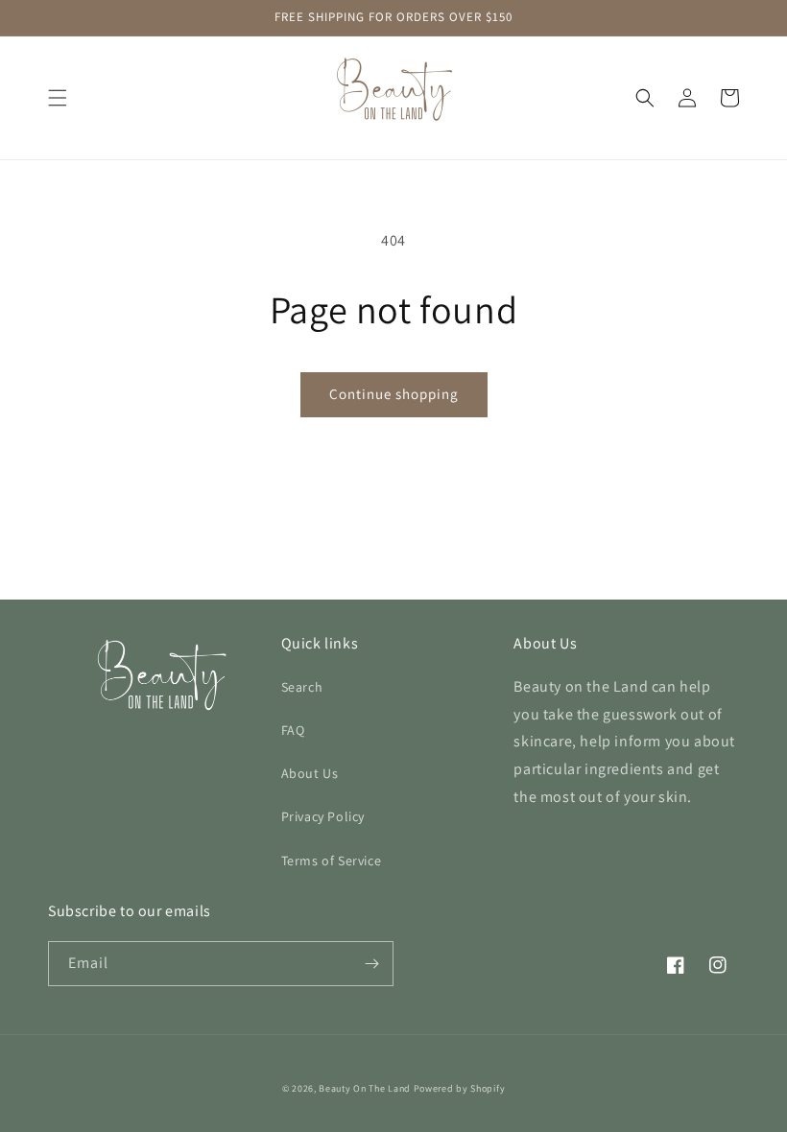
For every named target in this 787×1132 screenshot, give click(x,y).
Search (302, 687)
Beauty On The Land (365, 1088)
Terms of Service (331, 860)
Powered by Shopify (460, 1088)
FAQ (293, 730)
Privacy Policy (323, 816)
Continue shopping (394, 394)
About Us (310, 773)
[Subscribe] (371, 963)
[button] (57, 98)
